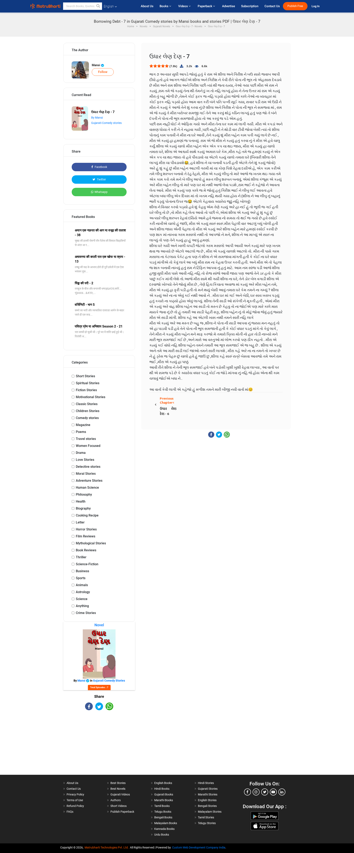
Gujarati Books (163, 794)
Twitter (101, 179)
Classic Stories (87, 404)
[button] (98, 6)
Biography (83, 508)
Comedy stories (87, 418)
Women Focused (88, 446)
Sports (80, 578)
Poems (81, 432)
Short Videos (118, 806)
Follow (102, 72)
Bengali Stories (207, 806)
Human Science (87, 487)
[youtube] (273, 791)
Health (80, 501)
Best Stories (118, 783)
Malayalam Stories (209, 811)
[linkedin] (281, 791)
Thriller (81, 557)
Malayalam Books (165, 823)
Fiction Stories (86, 390)
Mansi (96, 65)
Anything (82, 606)
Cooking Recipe (87, 515)
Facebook (100, 167)
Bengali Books (163, 817)
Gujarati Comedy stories (106, 123)
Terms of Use (75, 800)
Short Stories (85, 376)
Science (81, 599)
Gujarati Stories (208, 788)
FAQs (70, 811)
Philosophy (84, 494)
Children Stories (87, 411)
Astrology (83, 592)
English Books (163, 783)
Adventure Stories (89, 481)
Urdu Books (161, 834)
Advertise (228, 6)
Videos (183, 6)
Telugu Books (162, 811)
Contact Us (272, 6)
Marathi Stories (207, 794)
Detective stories (88, 467)
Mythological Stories (91, 543)
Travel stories (86, 439)
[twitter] (264, 791)
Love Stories (85, 460)
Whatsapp (101, 192)
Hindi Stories (206, 783)
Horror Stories (86, 529)
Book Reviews (86, 550)
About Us (147, 6)
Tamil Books (162, 806)
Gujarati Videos (120, 794)
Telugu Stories (207, 823)
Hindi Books (161, 788)
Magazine (83, 425)
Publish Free (295, 6)
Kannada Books (164, 828)
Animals (82, 585)
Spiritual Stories (87, 383)
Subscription (249, 6)
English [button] (109, 6)
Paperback (205, 6)
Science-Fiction (87, 564)
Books (164, 6)
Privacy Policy (75, 794)
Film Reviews (85, 536)
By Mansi (97, 117)
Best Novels (117, 788)
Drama (81, 453)
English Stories (207, 800)
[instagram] (256, 791)
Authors (115, 800)
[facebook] (247, 791)
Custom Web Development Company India (198, 847)
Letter (80, 522)
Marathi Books (163, 800)
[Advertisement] (99, 746)
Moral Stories (86, 474)
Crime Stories (86, 613)
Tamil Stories (206, 817)
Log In (316, 6)
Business (82, 571)
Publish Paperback (122, 811)
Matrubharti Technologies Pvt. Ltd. (107, 847)
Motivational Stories (90, 397)
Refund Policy (75, 806)
